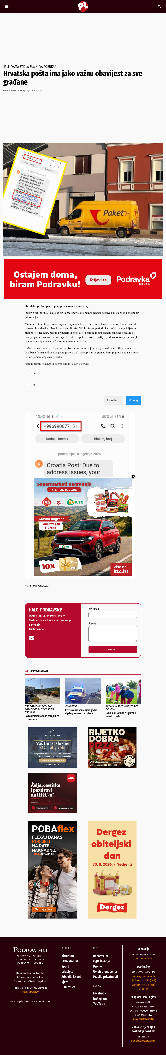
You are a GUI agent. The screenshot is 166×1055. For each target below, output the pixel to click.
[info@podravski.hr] (31, 637)
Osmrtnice (68, 987)
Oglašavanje (101, 961)
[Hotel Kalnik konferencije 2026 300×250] (52, 767)
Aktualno (67, 956)
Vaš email (94, 609)
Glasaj (133, 400)
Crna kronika (70, 961)
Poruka (92, 623)
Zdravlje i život (71, 977)
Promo (97, 966)
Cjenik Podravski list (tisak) (143, 980)
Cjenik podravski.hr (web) (143, 984)
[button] (6, 6)
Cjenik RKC (143, 988)
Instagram (100, 998)
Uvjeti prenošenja (105, 971)
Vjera (64, 982)
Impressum (100, 956)
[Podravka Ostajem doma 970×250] (83, 298)
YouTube (99, 1003)
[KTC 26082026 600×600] (83, 574)
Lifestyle (67, 971)
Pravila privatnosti (105, 977)
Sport (65, 966)
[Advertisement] (83, 39)
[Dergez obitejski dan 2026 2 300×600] (112, 917)
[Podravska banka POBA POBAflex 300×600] (52, 917)
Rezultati (113, 400)
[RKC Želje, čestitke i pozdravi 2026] (52, 812)
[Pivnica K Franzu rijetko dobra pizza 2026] (112, 767)
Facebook (99, 993)
